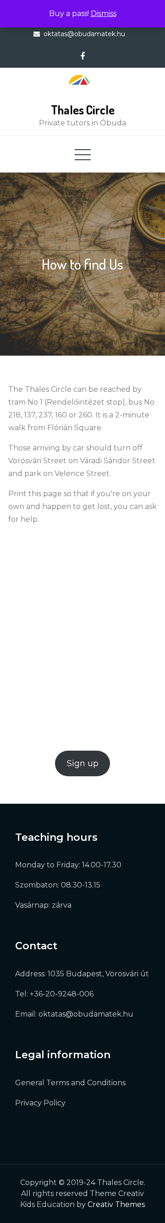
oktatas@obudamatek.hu (84, 34)
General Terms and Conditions (70, 1082)
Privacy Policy (40, 1103)
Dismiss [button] (103, 13)
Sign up (83, 763)
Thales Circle (83, 109)
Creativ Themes (116, 1204)
